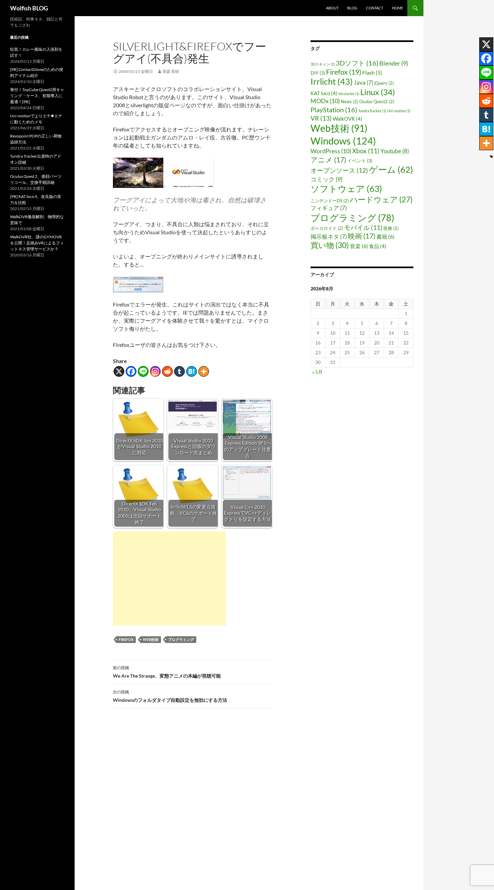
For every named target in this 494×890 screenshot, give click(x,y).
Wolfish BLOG (29, 8)
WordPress (331, 151)
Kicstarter (348, 93)
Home (397, 8)
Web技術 (151, 639)
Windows (343, 141)
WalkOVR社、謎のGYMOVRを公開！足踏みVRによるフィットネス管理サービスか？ (37, 242)
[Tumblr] (179, 371)
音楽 (359, 246)
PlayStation (334, 110)
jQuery (384, 83)
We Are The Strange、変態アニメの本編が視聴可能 (167, 672)
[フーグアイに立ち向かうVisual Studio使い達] (188, 172)
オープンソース (339, 170)
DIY (318, 73)
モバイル (363, 227)
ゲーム (391, 169)
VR (321, 118)
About (332, 8)
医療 (391, 228)
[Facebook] (131, 371)
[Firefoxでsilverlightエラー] (138, 284)
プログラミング (181, 639)
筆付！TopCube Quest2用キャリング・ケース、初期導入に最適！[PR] (37, 95)
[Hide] (491, 156)
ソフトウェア (346, 188)
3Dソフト (357, 63)
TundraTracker (372, 111)
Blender (393, 63)
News (349, 101)
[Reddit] (167, 371)
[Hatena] (191, 371)
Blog (352, 8)
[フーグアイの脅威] (138, 172)
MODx (325, 101)
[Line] (143, 371)
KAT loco (324, 93)
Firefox (126, 639)
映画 (361, 236)
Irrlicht (332, 81)
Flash (372, 73)
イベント (359, 160)
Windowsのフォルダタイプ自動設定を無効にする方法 (170, 696)
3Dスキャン (323, 64)
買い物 (330, 245)
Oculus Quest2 (376, 101)
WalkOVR (347, 119)
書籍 (385, 236)
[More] (203, 371)
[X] (119, 371)
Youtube (394, 151)
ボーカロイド (327, 228)
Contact (374, 8)
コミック (326, 179)
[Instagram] (155, 371)
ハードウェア (381, 199)
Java (363, 82)
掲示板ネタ (329, 236)
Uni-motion (398, 111)
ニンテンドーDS (330, 200)
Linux (377, 92)
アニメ (328, 160)
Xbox (365, 151)
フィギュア (329, 207)
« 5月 (317, 372)
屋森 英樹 (170, 71)
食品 (377, 246)
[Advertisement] (169, 578)
